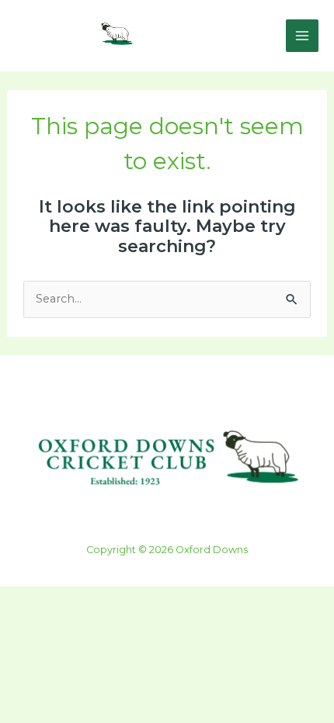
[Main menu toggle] (302, 35)
